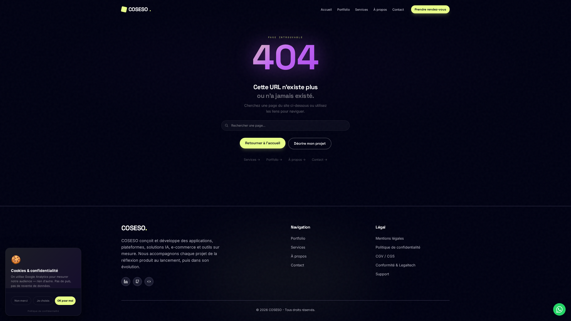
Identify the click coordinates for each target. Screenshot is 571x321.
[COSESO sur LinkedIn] (125, 281)
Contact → (319, 159)
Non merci (21, 300)
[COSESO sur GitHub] (137, 281)
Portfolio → (274, 159)
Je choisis (43, 300)
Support (382, 274)
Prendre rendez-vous (430, 9)
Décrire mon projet (310, 143)
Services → (252, 159)
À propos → (297, 159)
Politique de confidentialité (43, 311)
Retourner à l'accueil (262, 143)
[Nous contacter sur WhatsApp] (559, 309)
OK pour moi (65, 300)
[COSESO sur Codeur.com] (149, 281)
